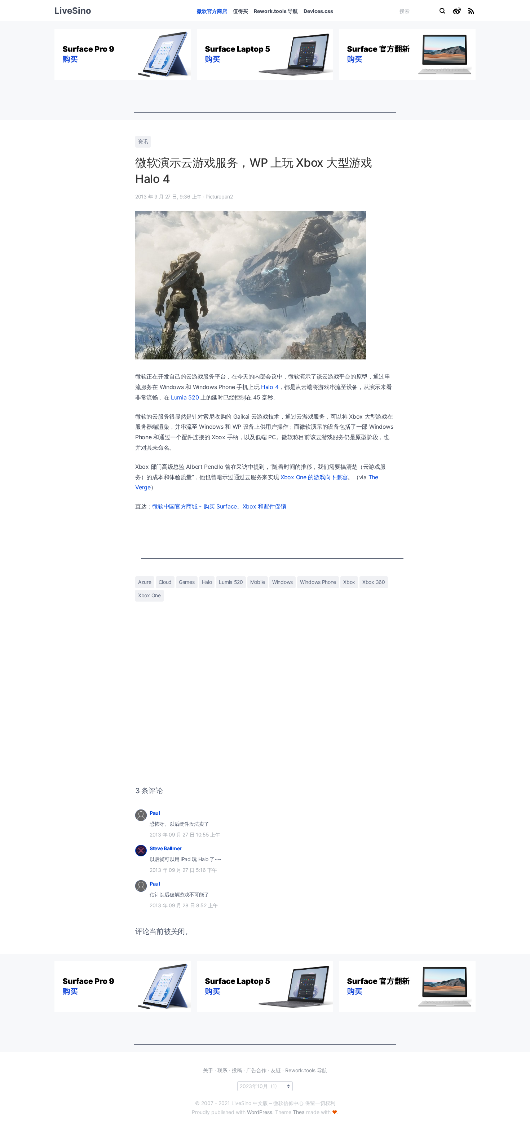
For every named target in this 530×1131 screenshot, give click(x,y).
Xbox (349, 582)
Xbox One (149, 595)
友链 (276, 1070)
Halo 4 (269, 386)
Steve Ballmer (166, 848)
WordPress (259, 1112)
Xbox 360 (373, 582)
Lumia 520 (185, 397)
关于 (208, 1070)
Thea (299, 1112)
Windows (282, 582)
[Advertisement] (265, 96)
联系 (222, 1070)
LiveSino (72, 10)
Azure (144, 582)
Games (187, 582)
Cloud (165, 582)
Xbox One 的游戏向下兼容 (314, 477)
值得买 (240, 11)
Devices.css (318, 11)
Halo (207, 582)
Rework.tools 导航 (276, 11)
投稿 (237, 1070)
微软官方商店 (212, 11)
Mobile (257, 582)
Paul (155, 813)
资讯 (143, 141)
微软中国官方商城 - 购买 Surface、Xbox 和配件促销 (219, 506)
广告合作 (256, 1070)
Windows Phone (318, 582)
